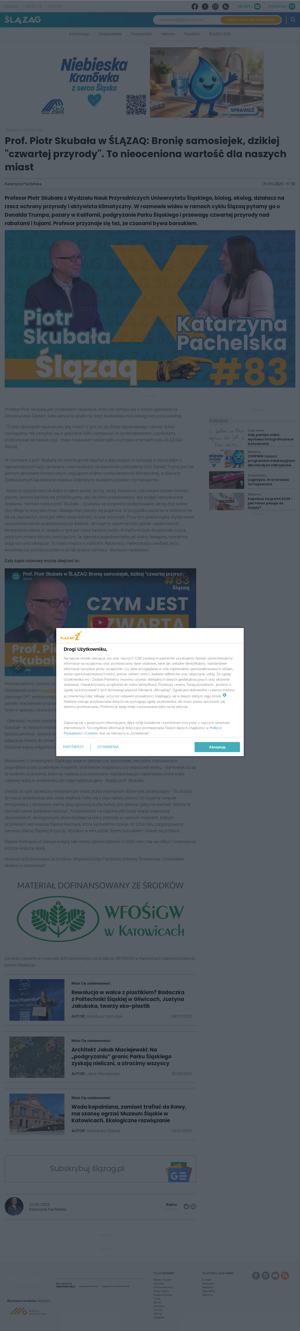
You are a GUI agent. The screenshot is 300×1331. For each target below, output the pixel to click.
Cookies (91, 733)
